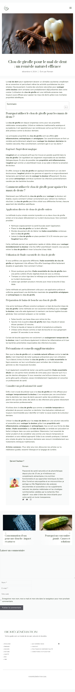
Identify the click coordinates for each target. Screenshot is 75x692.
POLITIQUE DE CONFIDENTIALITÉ (42, 649)
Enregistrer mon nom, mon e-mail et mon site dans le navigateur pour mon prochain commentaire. (36, 600)
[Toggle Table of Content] (65, 107)
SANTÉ (6, 654)
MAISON (6, 649)
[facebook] (58, 643)
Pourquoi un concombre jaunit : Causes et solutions (57, 538)
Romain (50, 71)
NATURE (6, 651)
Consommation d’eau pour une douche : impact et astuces (18, 538)
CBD (5, 659)
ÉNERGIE (6, 646)
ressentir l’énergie (28, 449)
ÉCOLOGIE (7, 644)
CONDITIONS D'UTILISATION (41, 651)
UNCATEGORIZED (9, 662)
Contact (35, 646)
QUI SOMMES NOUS (38, 644)
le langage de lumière (47, 449)
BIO (5, 657)
